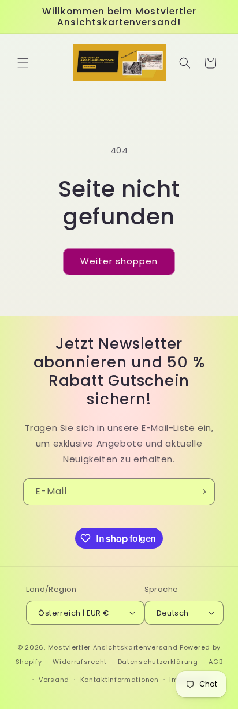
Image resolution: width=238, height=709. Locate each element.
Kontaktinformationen (119, 679)
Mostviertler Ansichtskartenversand (113, 647)
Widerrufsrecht (80, 661)
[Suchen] (185, 63)
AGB (215, 661)
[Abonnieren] (201, 491)
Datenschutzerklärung (158, 661)
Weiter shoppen (119, 261)
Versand (54, 679)
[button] (23, 63)
